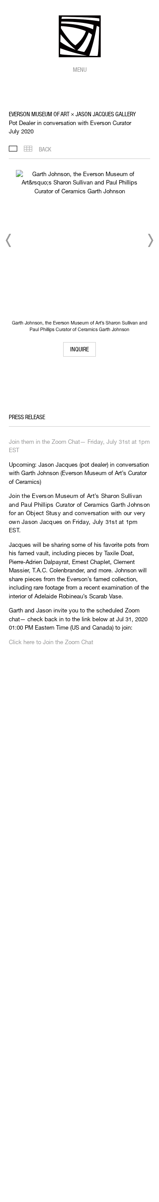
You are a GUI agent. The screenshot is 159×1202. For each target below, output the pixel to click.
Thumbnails (28, 148)
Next (150, 240)
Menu (80, 69)
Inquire (79, 349)
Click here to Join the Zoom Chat (51, 641)
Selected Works (13, 148)
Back (45, 149)
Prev (8, 240)
